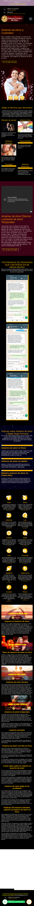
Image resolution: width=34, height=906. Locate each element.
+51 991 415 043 (10, 62)
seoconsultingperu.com (21, 895)
